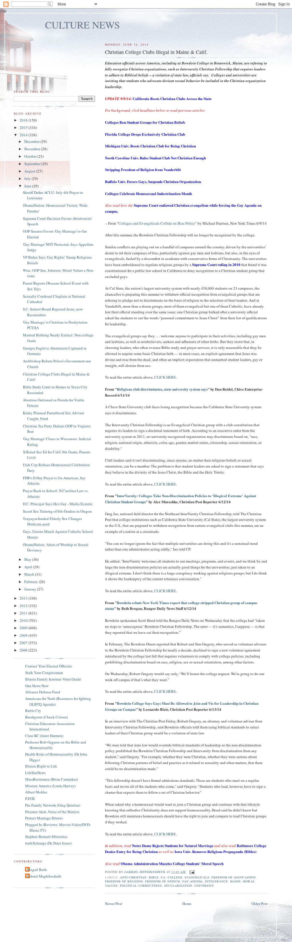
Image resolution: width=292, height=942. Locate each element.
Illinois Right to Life (41, 766)
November (32, 148)
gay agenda (192, 881)
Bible (154, 877)
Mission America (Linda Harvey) (50, 785)
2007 (24, 642)
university (204, 886)
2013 (24, 598)
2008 (24, 635)
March (29, 574)
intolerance (216, 881)
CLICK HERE (165, 377)
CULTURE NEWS (82, 24)
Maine (235, 881)
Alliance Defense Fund (42, 692)
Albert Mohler (36, 792)
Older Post (259, 903)
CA (163, 877)
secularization (178, 886)
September (32, 163)
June (28, 185)
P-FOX (30, 798)
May (28, 559)
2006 (24, 650)
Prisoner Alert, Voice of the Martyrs (52, 811)
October (30, 156)
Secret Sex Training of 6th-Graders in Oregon (57, 511)
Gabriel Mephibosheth (44, 876)
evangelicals (197, 877)
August (30, 171)
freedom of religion (124, 881)
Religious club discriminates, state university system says (162, 389)
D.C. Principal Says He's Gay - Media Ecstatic (58, 503)
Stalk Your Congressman (44, 672)
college (175, 877)
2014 (24, 134)
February (31, 581)
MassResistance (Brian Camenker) (51, 779)
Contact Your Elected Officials (48, 666)
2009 (24, 627)
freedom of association (234, 877)
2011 (24, 613)
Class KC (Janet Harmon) (44, 735)
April (28, 566)
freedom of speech (162, 881)
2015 (24, 127)
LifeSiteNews (35, 772)
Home (186, 903)
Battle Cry (33, 710)
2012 (24, 605)
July (28, 178)
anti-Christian (133, 877)
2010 (24, 620)
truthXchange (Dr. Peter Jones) (48, 843)
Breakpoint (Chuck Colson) (46, 717)
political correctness (141, 886)
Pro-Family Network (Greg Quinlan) (52, 805)
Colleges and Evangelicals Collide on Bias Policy (156, 223)
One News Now (36, 685)
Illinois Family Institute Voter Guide (53, 679)
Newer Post (113, 903)
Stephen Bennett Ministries (46, 836)
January (30, 589)
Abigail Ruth (37, 869)
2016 (24, 120)
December (32, 141)
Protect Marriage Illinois (44, 818)
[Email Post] (192, 872)
